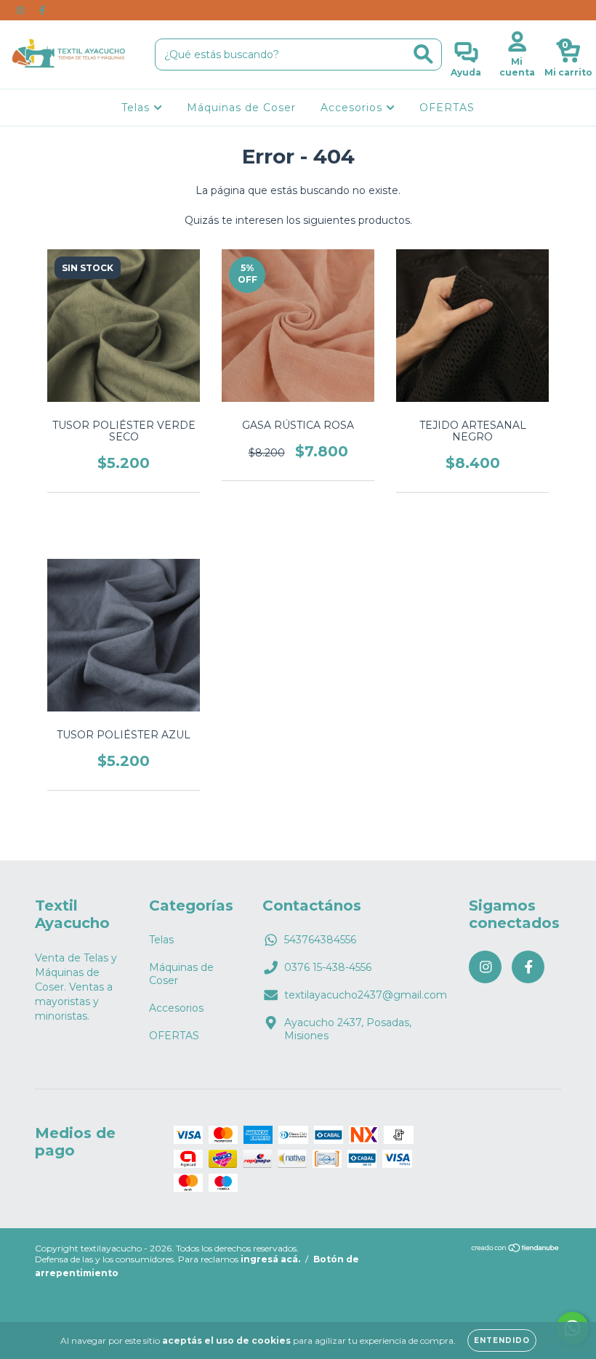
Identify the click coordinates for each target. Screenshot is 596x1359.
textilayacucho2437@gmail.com (365, 994)
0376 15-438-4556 (327, 967)
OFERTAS (447, 107)
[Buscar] (423, 54)
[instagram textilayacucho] (22, 10)
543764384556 (320, 939)
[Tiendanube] (515, 1249)
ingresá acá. (270, 1259)
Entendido (502, 1340)
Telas (137, 107)
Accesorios (353, 107)
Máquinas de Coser (241, 107)
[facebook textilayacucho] (42, 10)
